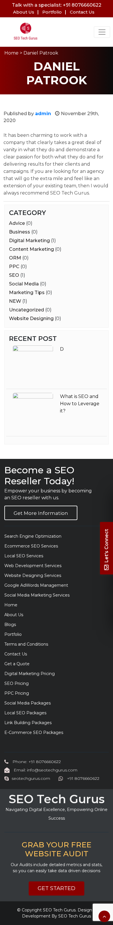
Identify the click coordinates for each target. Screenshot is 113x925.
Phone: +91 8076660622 (36, 761)
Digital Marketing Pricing (29, 673)
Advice (17, 223)
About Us (23, 12)
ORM (15, 258)
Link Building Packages (28, 722)
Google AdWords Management (36, 585)
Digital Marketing (29, 240)
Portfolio (52, 12)
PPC (14, 266)
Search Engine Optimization (32, 536)
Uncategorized (26, 310)
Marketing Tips (27, 292)
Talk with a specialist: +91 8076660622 (56, 5)
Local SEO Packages (25, 712)
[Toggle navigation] (102, 32)
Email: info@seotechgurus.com (44, 770)
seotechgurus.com (31, 778)
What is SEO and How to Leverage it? (79, 404)
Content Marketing (31, 249)
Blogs (10, 624)
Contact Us (82, 12)
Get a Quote (17, 663)
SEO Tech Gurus (59, 910)
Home (11, 53)
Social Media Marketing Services (37, 595)
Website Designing (31, 318)
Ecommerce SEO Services (31, 546)
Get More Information (41, 513)
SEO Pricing (16, 683)
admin (43, 113)
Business (19, 232)
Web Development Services (32, 565)
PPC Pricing (16, 693)
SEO (14, 275)
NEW (15, 301)
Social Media (24, 284)
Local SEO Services (23, 555)
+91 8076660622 (82, 778)
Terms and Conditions (26, 644)
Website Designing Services (32, 575)
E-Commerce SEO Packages (33, 732)
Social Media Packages (27, 703)
